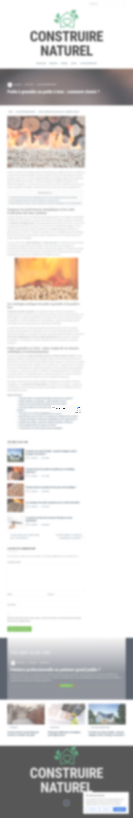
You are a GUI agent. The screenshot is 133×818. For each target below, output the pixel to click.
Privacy (76, 412)
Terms (80, 412)
